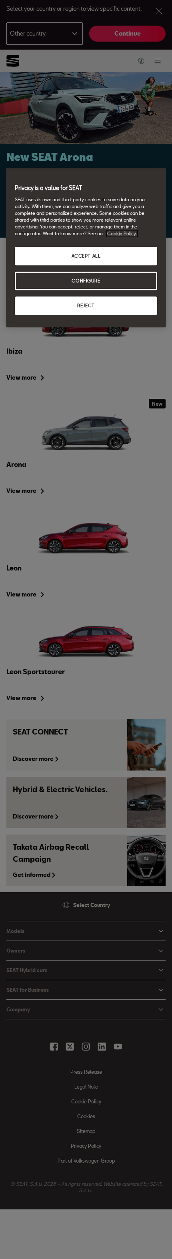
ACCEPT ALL (86, 255)
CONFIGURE (86, 280)
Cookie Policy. (122, 233)
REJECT (85, 305)
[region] (86, 247)
